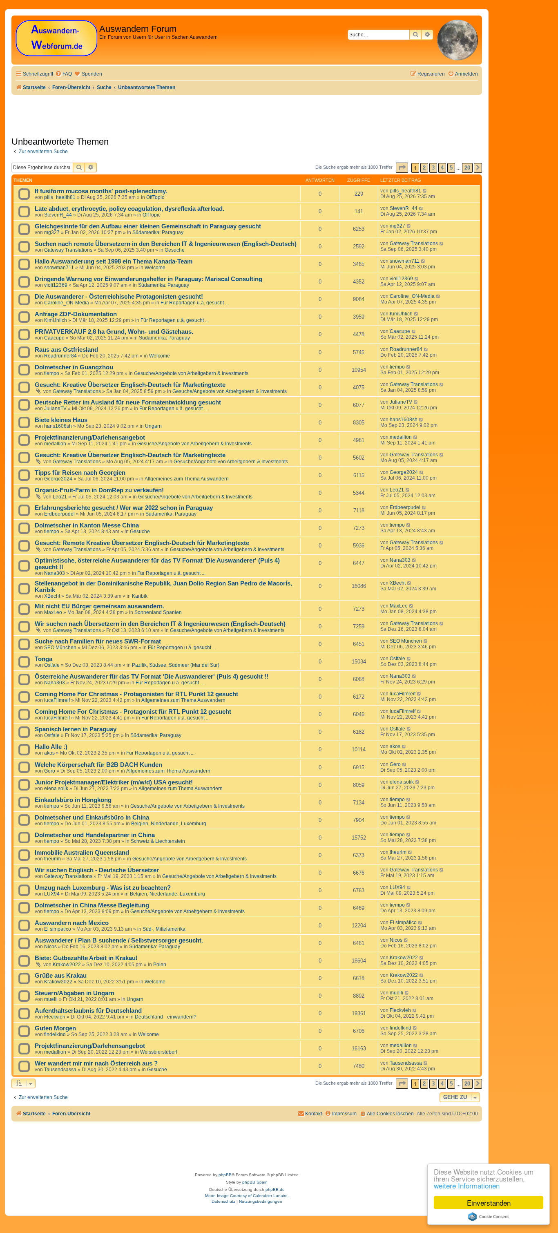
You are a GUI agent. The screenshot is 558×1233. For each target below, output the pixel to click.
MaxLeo (53, 612)
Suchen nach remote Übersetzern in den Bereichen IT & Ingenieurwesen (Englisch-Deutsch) (166, 244)
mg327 (52, 232)
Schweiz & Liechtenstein (158, 841)
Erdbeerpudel (59, 514)
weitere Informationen (467, 1185)
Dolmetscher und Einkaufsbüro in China (92, 817)
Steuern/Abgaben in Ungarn (74, 993)
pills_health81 (60, 197)
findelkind (55, 1034)
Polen (159, 964)
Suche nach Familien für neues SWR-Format (98, 641)
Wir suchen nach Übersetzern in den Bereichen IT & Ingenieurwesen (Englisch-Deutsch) (160, 624)
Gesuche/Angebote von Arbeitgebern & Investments (191, 373)
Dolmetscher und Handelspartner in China (95, 835)
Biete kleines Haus (61, 420)
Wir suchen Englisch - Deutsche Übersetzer (97, 870)
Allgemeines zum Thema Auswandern (187, 479)
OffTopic (155, 197)
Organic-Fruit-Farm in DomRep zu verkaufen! (99, 490)
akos (49, 753)
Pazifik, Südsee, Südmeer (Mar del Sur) (175, 665)
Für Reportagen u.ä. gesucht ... (195, 303)
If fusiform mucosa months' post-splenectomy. (101, 191)
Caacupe (54, 338)
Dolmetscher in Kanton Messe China (87, 525)
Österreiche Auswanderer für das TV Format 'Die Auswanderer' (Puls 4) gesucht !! (151, 676)
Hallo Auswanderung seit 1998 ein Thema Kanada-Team (113, 261)
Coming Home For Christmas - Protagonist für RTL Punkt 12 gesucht (133, 711)
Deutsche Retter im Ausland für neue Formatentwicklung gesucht (128, 402)
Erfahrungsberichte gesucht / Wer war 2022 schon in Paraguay (124, 508)
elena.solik (56, 788)
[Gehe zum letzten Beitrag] (425, 191)
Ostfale (52, 665)
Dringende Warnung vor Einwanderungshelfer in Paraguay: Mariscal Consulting (148, 279)
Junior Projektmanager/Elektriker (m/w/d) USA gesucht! (114, 782)
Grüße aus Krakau (61, 975)
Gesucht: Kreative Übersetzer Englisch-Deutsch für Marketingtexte (130, 385)
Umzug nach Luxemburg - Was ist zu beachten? (103, 888)
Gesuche (175, 250)
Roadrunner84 (60, 356)
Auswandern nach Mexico (72, 923)
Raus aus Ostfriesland (66, 349)
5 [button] (451, 168)
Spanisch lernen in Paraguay (75, 729)
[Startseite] (56, 39)
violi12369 (55, 285)
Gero (49, 771)
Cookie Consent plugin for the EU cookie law (488, 1216)
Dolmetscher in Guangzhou (74, 367)
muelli (51, 999)
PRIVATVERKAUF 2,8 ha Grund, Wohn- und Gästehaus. (114, 331)
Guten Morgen (55, 1028)
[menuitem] (63, 74)
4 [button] (442, 168)
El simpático (57, 929)
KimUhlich (55, 320)
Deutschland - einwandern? (165, 1017)
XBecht (52, 596)
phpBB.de (275, 1189)
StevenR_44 (58, 215)
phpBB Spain (255, 1182)
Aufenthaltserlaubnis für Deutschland (88, 1010)
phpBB (225, 1175)
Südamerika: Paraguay (157, 232)
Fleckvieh (54, 1017)
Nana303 (54, 573)
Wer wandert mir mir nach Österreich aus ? (96, 1063)
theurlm (52, 859)
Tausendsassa (60, 1069)
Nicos (50, 946)
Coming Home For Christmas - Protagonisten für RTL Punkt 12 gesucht (136, 694)
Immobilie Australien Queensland (82, 852)
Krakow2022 (67, 964)
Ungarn (153, 426)
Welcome (155, 267)
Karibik (139, 596)
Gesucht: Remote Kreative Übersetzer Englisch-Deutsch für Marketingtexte (142, 543)
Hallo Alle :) (51, 747)
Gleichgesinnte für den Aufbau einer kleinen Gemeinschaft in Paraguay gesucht (148, 226)
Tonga (43, 659)
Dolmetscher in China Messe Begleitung (92, 905)
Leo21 (60, 497)
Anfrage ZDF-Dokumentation (76, 314)
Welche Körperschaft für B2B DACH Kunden (98, 765)
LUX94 (52, 894)
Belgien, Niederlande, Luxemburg (168, 823)
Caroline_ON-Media (66, 303)
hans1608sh (58, 426)
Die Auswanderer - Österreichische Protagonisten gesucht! (119, 296)
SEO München (60, 647)
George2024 (58, 479)
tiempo (51, 373)
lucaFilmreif (57, 700)
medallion (55, 444)
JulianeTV (55, 408)
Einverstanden (489, 1202)
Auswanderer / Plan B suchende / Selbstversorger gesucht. (119, 940)
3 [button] (433, 168)
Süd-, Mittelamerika (164, 929)
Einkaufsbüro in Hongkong (73, 800)
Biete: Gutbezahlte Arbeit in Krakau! (86, 958)
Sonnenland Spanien (158, 612)
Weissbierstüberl (158, 1052)
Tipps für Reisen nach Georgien (80, 472)
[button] (402, 168)
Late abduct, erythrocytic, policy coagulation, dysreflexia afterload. (129, 209)
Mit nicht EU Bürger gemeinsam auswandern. (99, 606)
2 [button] (424, 168)
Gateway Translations (68, 250)
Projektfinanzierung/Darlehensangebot (90, 437)
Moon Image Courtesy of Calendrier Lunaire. (247, 1195)
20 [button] (467, 168)
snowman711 (59, 267)
